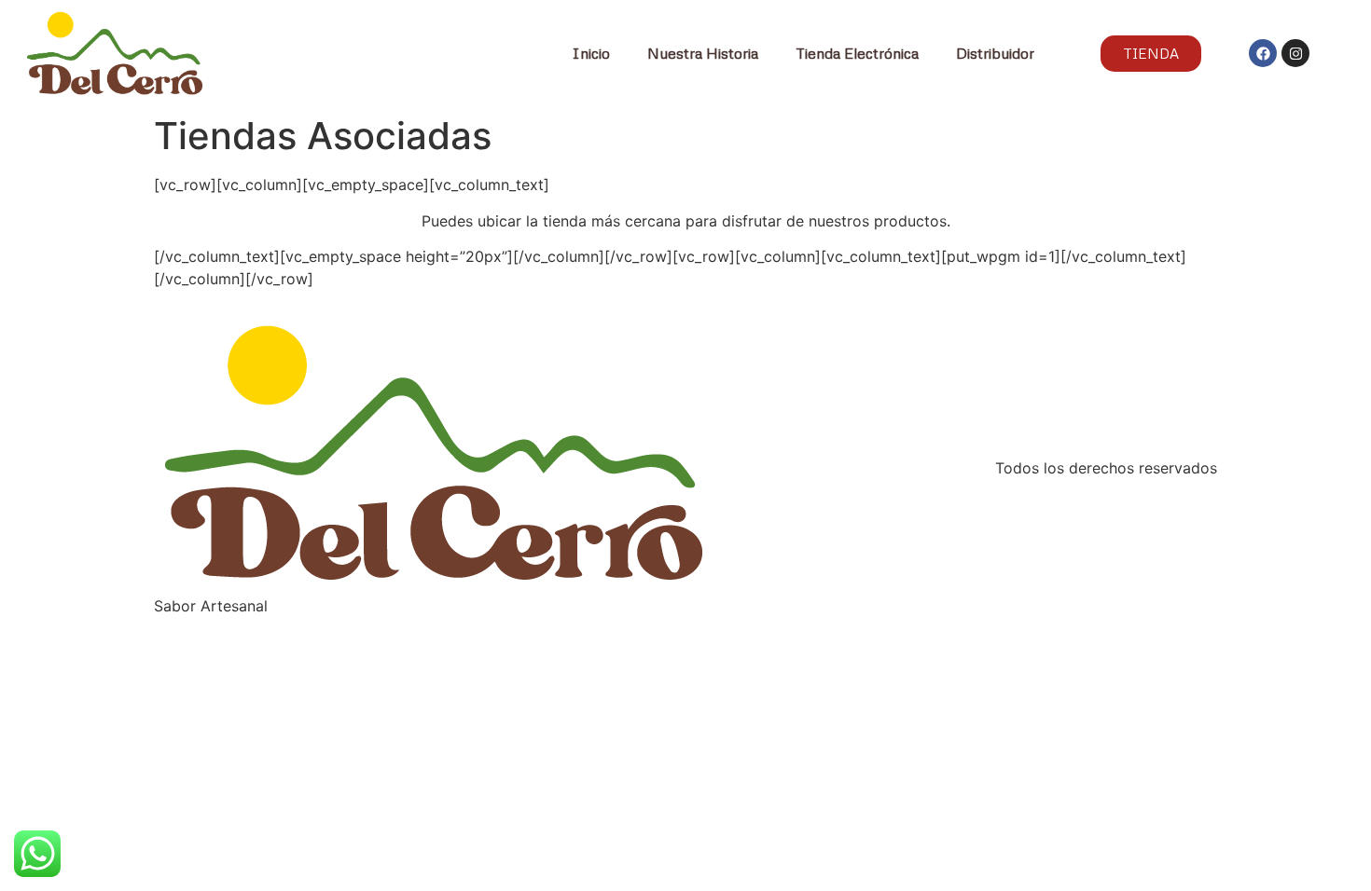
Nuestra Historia (702, 53)
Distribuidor (995, 53)
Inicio (591, 53)
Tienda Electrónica (857, 53)
